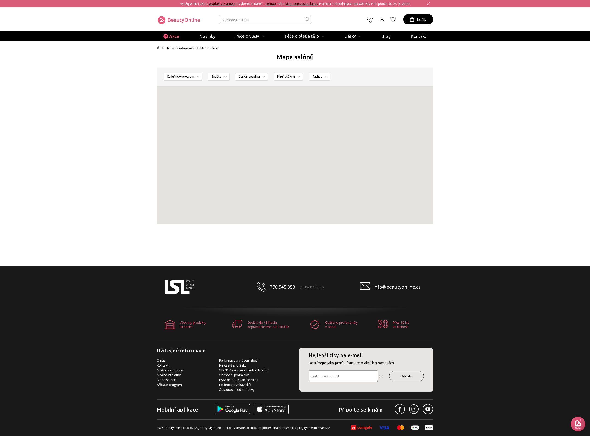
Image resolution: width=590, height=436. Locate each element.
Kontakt (419, 36)
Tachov (317, 76)
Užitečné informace (180, 48)
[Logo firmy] (179, 20)
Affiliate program (169, 384)
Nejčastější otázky (232, 365)
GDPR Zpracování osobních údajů (244, 370)
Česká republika (249, 76)
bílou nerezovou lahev (301, 3)
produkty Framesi (222, 3)
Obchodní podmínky (234, 375)
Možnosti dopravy (170, 370)
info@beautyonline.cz (397, 287)
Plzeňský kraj (286, 76)
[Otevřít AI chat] (578, 424)
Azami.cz (324, 428)
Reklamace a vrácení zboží (238, 360)
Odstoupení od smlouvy (236, 389)
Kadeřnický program (180, 76)
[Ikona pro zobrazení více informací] (381, 376)
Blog (386, 36)
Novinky (207, 36)
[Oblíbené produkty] (393, 19)
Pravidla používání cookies (238, 380)
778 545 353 (282, 287)
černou (271, 3)
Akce (174, 36)
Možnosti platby (169, 375)
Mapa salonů (166, 380)
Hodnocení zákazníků (235, 384)
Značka (216, 76)
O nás (161, 360)
